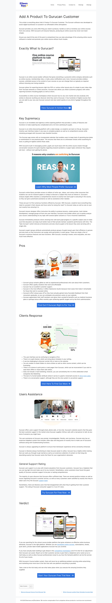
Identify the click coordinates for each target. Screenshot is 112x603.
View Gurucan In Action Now (54, 108)
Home (52, 5)
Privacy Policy (61, 5)
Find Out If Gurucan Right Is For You (54, 305)
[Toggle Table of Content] (30, 586)
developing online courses (65, 544)
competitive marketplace (63, 551)
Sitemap (80, 5)
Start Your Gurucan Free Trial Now (54, 575)
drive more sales (85, 376)
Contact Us (72, 5)
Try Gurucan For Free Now (54, 492)
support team (43, 480)
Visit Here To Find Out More (55, 384)
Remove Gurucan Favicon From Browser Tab (33, 592)
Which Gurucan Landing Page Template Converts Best (78, 592)
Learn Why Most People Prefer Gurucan (54, 187)
